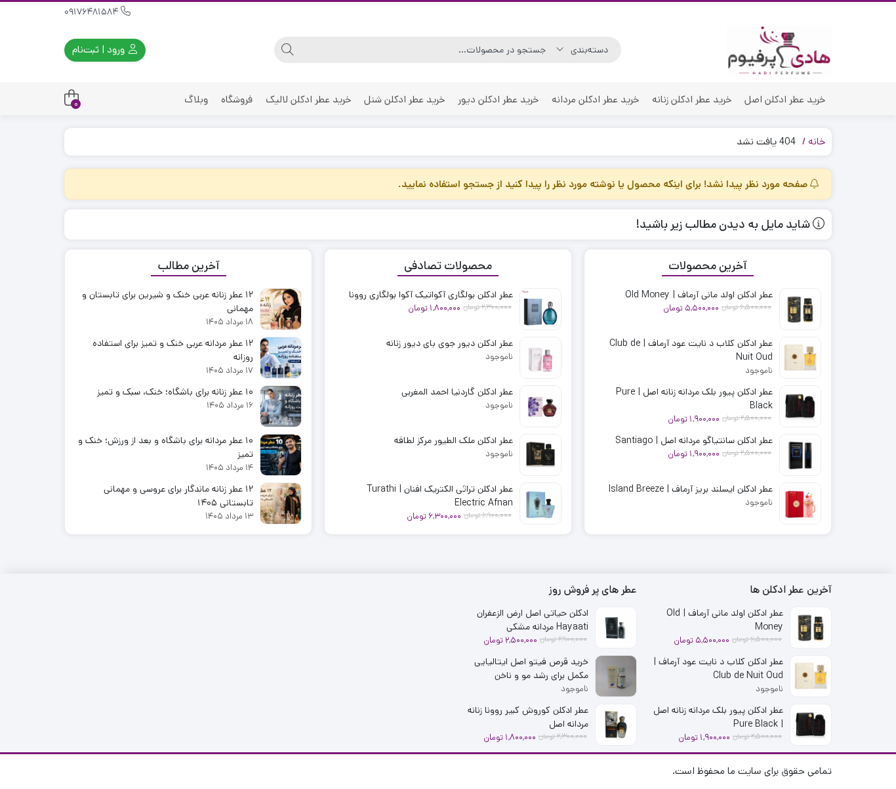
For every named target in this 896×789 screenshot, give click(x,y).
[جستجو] (287, 50)
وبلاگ (196, 99)
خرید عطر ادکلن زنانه (691, 99)
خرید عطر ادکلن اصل (784, 99)
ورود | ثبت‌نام (99, 49)
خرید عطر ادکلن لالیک (308, 99)
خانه (816, 141)
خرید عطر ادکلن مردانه (595, 99)
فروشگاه (237, 99)
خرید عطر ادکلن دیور (498, 99)
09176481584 (92, 11)
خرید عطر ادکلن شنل (404, 99)
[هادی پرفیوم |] (779, 50)
